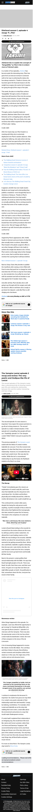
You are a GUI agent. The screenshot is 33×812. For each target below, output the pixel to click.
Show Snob (13, 746)
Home (3, 360)
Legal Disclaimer (25, 791)
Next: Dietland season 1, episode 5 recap (14, 260)
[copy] (11, 38)
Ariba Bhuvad (7, 35)
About (3, 779)
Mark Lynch (6, 393)
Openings (23, 779)
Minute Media (9, 801)
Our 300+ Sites (24, 782)
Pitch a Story (24, 785)
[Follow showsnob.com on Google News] (29, 304)
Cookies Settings (6, 797)
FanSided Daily (6, 785)
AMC (7, 360)
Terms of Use (24, 788)
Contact (3, 782)
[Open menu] (3, 2)
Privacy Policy (5, 788)
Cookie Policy (5, 791)
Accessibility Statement (8, 794)
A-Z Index (23, 794)
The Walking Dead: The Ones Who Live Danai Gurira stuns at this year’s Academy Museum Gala (17, 177)
